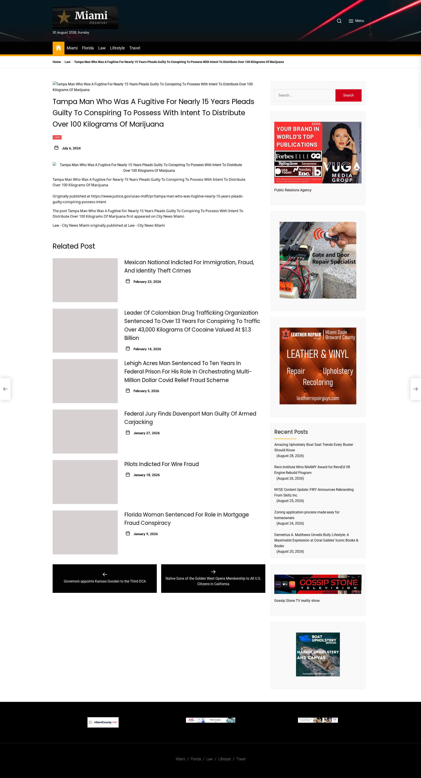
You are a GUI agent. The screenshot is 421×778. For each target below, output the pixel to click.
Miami (72, 48)
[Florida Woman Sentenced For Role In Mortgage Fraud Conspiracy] (85, 532)
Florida (88, 48)
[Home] (58, 47)
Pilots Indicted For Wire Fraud (161, 464)
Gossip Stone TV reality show (297, 601)
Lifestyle (117, 48)
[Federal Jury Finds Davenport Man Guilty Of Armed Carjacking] (85, 432)
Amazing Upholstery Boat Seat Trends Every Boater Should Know (313, 447)
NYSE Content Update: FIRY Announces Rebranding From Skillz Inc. (314, 492)
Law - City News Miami (71, 225)
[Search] (339, 20)
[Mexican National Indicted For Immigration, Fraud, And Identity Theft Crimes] (85, 280)
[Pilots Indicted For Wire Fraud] (85, 482)
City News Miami (170, 216)
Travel (134, 48)
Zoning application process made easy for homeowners (306, 515)
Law (102, 48)
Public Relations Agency (293, 190)
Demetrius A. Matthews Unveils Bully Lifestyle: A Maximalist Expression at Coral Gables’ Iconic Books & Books (316, 540)
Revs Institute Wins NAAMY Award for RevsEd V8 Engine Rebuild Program (312, 470)
